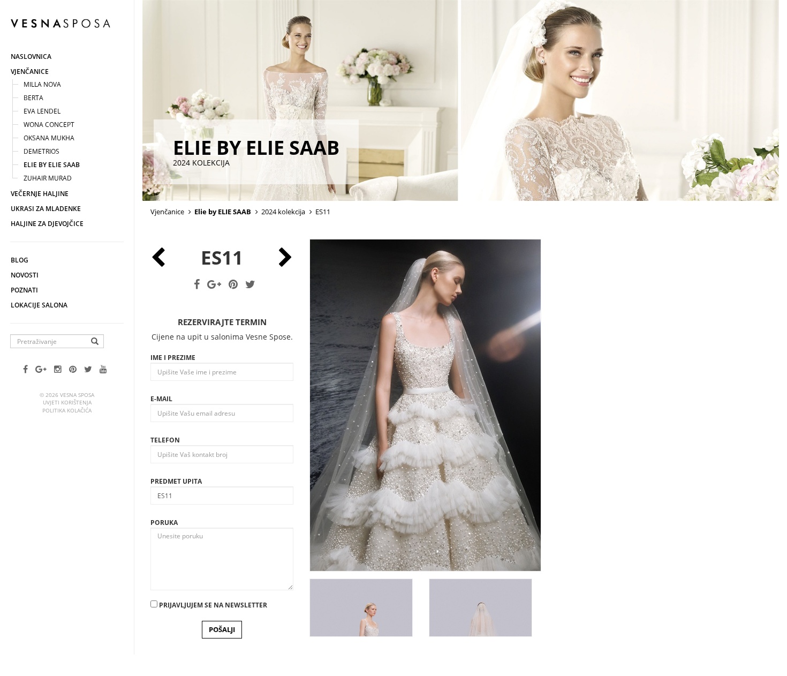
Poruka (164, 522)
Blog (19, 260)
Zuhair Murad (48, 178)
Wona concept (49, 124)
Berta (33, 97)
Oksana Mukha (49, 137)
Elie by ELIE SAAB (52, 164)
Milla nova (42, 84)
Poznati (24, 290)
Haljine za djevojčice (47, 223)
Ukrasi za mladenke (46, 208)
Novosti (25, 275)
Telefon (165, 440)
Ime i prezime (172, 357)
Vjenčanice (30, 71)
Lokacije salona (39, 305)
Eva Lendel (42, 111)
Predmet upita (176, 481)
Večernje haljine (40, 193)
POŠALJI (222, 629)
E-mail (161, 398)
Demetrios (41, 151)
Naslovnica (31, 56)
